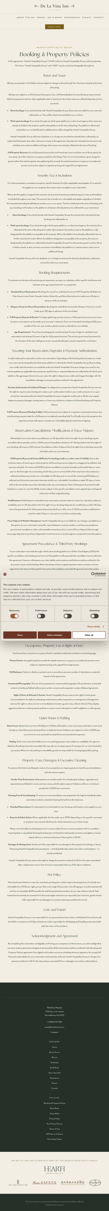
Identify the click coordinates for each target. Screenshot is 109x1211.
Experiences (72, 17)
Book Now (54, 27)
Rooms (41, 17)
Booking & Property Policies (54, 1103)
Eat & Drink (55, 17)
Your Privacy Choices (54, 1123)
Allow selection (54, 635)
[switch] (41, 616)
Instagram (54, 1032)
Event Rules (54, 1108)
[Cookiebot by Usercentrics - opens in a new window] (93, 574)
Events (86, 17)
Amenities (54, 1062)
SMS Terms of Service (54, 1134)
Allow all (89, 635)
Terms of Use (54, 1128)
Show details (93, 626)
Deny (20, 635)
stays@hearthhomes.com (54, 1027)
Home (54, 1047)
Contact (99, 17)
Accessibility (54, 1113)
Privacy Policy (54, 1118)
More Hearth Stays (54, 1139)
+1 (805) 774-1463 (54, 1022)
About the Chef (54, 1072)
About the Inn (26, 17)
